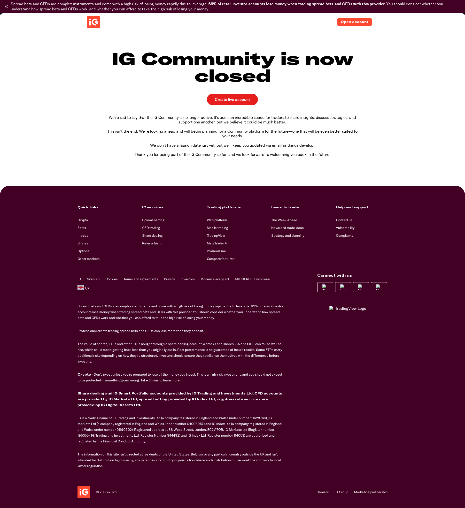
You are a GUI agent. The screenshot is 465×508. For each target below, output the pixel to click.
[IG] (93, 22)
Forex (82, 228)
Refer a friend (152, 243)
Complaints (344, 235)
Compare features (220, 259)
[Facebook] (325, 287)
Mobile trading (217, 228)
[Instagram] (343, 287)
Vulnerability (345, 228)
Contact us (344, 220)
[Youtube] (361, 287)
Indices (83, 235)
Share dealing (152, 235)
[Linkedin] (379, 287)
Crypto (83, 220)
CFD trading (151, 228)
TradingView (216, 235)
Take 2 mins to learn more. (160, 380)
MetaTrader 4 (217, 243)
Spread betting (153, 220)
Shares (83, 243)
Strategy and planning (287, 235)
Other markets (89, 259)
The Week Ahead (284, 220)
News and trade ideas (287, 228)
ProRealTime (216, 251)
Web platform (217, 220)
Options (83, 251)
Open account (354, 22)
